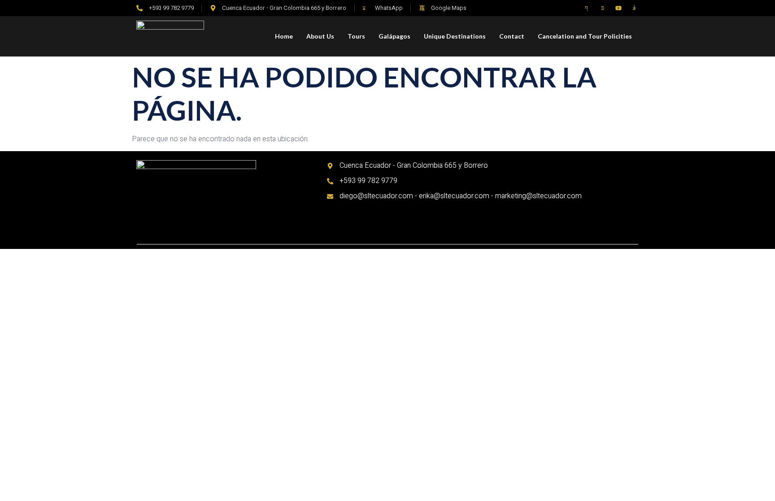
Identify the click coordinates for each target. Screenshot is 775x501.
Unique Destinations (455, 36)
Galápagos (394, 36)
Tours (356, 36)
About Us (320, 36)
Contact (511, 36)
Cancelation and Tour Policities (585, 36)
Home (284, 36)
